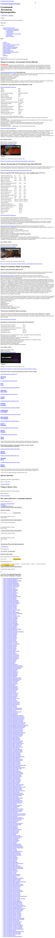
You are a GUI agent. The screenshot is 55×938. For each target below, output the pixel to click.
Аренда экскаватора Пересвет (10, 705)
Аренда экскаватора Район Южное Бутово (13, 747)
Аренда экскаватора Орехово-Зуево (11, 698)
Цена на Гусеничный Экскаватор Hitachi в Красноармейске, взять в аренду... (18, 161)
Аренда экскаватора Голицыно (10, 686)
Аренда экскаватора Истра (9, 662)
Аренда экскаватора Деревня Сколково (12, 914)
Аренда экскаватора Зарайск (9, 591)
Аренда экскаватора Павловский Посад (12, 629)
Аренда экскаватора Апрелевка (10, 681)
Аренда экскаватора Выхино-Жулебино (12, 855)
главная (5, 42)
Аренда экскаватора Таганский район (12, 777)
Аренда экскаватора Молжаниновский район (13, 794)
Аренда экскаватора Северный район (11, 766)
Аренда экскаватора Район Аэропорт (11, 782)
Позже (32, 563)
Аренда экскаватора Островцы (10, 625)
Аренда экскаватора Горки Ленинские (12, 677)
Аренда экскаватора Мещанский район (12, 774)
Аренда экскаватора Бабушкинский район (13, 751)
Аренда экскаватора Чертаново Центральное (13, 818)
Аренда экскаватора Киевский (10, 689)
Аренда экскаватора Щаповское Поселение (13, 733)
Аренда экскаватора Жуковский (10, 590)
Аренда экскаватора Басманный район (12, 771)
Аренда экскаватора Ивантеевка (10, 592)
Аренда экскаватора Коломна (10, 597)
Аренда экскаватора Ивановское (10, 827)
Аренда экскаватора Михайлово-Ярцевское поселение (15, 725)
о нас (4, 54)
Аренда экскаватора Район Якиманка (11, 781)
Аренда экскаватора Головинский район (12, 788)
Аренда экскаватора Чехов (9, 652)
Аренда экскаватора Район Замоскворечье (13, 772)
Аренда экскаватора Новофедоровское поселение (14, 726)
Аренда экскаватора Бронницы (10, 581)
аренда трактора (7, 49)
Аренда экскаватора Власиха (9, 710)
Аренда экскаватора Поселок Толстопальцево (13, 918)
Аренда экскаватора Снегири (10, 608)
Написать (11, 506)
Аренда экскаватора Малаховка (10, 623)
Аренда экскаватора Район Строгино (11, 880)
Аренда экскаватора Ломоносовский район (13, 740)
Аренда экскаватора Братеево (10, 804)
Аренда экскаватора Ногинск (10, 692)
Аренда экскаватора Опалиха (10, 605)
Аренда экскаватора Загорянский (11, 600)
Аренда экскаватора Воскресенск (11, 657)
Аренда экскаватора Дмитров (10, 659)
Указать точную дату (41, 563)
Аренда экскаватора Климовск (10, 595)
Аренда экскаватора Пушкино (10, 634)
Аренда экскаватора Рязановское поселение (13, 730)
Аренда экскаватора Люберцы (10, 619)
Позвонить (4, 505)
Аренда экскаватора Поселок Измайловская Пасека (15, 896)
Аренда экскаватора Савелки (10, 872)
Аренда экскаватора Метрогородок (11, 830)
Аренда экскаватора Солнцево (10, 850)
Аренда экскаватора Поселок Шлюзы (11, 923)
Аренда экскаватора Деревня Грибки (11, 892)
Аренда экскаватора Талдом (9, 647)
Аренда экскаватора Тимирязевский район (13, 798)
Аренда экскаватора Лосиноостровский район (13, 756)
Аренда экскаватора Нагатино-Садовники (13, 810)
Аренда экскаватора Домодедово (10, 586)
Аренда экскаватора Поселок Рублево (12, 912)
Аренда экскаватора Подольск (10, 630)
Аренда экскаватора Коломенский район (12, 665)
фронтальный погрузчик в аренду (11, 52)
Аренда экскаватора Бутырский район (12, 754)
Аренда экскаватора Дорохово (10, 641)
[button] (4, 144)
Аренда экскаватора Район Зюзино (11, 737)
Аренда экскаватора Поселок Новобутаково (13, 909)
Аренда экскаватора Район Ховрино (11, 799)
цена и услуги (6, 43)
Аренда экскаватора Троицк (9, 691)
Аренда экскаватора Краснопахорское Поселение (14, 722)
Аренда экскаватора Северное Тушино (12, 879)
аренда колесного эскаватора (9, 48)
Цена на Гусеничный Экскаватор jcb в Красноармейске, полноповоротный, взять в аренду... (22, 263)
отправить (7, 565)
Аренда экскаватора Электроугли (11, 693)
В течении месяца (25, 563)
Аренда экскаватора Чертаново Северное (12, 817)
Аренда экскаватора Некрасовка (10, 862)
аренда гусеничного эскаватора (10, 47)
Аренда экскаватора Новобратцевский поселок (14, 908)
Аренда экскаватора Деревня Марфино (12, 901)
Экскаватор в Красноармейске (7, 503)
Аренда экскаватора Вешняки (10, 822)
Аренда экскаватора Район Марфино (11, 757)
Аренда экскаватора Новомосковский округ (13, 885)
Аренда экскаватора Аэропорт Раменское (12, 927)
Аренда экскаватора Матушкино (10, 870)
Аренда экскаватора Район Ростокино (12, 762)
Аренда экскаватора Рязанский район (11, 865)
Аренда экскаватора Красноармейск (11, 602)
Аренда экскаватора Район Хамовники (12, 779)
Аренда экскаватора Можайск (10, 626)
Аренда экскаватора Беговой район (11, 783)
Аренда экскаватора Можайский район (12, 844)
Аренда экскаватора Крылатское (10, 841)
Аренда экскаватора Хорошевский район (12, 800)
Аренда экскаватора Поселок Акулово (12, 886)
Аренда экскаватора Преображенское (11, 835)
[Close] (11, 507)
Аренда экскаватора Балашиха (10, 579)
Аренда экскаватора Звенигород (10, 696)
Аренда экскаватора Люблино (10, 859)
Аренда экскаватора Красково (10, 622)
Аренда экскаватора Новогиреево (11, 831)
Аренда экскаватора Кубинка (10, 697)
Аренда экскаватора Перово (9, 834)
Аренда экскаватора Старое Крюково (11, 874)
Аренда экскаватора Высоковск (10, 664)
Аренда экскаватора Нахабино (10, 606)
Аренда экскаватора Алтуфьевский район (12, 750)
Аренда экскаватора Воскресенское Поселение (14, 717)
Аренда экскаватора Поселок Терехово (12, 916)
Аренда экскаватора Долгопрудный (11, 585)
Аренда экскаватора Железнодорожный (12, 580)
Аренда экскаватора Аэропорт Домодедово (13, 925)
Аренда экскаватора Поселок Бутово (11, 889)
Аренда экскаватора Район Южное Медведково (14, 767)
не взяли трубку (11, 551)
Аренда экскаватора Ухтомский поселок (12, 921)
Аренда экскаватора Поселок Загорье (11, 893)
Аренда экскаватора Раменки (10, 848)
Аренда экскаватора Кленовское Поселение (13, 720)
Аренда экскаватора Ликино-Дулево (11, 702)
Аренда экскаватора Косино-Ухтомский (12, 829)
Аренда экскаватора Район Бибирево (11, 753)
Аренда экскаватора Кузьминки (10, 857)
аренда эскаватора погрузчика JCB (11, 44)
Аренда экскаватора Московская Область (12, 578)
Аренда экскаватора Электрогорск (11, 654)
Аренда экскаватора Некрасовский (11, 612)
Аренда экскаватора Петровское (10, 671)
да (1, 551)
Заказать (11, 15)
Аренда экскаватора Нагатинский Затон (12, 811)
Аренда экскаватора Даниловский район (12, 805)
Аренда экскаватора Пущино (10, 636)
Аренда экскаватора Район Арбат (11, 770)
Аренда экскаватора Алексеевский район (12, 749)
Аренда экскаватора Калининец (10, 683)
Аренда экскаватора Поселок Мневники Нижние (14, 906)
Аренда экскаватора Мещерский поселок (12, 903)
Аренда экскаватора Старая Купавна (11, 615)
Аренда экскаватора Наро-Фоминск (11, 680)
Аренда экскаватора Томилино (10, 620)
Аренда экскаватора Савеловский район (12, 795)
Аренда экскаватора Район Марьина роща (12, 759)
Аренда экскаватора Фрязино (10, 648)
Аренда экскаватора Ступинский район (12, 709)
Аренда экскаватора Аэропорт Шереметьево (13, 929)
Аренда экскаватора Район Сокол (11, 796)
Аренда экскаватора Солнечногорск (11, 643)
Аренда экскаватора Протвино (10, 632)
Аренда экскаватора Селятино (10, 682)
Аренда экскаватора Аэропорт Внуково (12, 924)
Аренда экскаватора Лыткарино (10, 618)
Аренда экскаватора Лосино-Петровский (12, 613)
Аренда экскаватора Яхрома (9, 660)
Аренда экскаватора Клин (9, 663)
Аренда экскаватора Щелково (10, 653)
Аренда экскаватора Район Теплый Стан (12, 744)
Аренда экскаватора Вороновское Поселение (13, 716)
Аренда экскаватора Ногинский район (12, 933)
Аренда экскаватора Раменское (10, 637)
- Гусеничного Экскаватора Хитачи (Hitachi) (12, 31)
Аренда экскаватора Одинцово (10, 694)
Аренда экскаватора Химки (9, 649)
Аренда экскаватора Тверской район (11, 778)
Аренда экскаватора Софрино (10, 635)
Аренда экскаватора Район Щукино (11, 882)
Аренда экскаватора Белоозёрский (11, 658)
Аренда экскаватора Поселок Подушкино (12, 910)
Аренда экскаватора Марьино (10, 861)
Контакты (5, 55)
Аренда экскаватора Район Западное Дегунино (14, 790)
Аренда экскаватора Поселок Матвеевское (13, 902)
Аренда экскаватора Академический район (13, 734)
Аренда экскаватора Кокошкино (10, 687)
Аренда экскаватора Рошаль (9, 640)
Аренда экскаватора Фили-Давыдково (12, 853)
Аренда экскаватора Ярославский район (12, 768)
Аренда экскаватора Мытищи (10, 628)
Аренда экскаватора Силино (9, 873)
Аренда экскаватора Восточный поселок (12, 890)
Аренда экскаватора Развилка (10, 670)
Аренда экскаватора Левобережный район (13, 793)
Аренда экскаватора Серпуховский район (12, 708)
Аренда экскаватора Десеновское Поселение (13, 719)
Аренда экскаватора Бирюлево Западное (12, 802)
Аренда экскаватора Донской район (11, 806)
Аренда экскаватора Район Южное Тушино (13, 884)
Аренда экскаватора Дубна (9, 588)
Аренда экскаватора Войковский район (12, 785)
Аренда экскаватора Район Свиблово (11, 764)
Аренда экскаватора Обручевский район (12, 742)
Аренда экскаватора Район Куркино (11, 875)
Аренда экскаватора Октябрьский (11, 624)
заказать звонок (17, 512)
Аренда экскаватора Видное (9, 930)
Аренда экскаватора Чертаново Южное (12, 819)
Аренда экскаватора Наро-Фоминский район (13, 931)
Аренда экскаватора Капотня (10, 856)
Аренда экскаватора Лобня (9, 611)
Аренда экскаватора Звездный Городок (12, 711)
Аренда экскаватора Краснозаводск (11, 704)
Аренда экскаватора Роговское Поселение (13, 728)
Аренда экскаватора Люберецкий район (12, 679)
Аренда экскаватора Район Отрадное (11, 761)
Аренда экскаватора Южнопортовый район (13, 868)
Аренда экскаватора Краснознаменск (11, 609)
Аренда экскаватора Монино (9, 614)
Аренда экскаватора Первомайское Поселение (13, 727)
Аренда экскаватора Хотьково (10, 706)
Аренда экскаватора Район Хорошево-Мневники (14, 881)
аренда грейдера (7, 53)
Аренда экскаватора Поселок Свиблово (12, 913)
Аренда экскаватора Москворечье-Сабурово (13, 808)
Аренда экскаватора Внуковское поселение (13, 715)
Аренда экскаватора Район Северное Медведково (14, 765)
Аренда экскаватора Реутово (9, 639)
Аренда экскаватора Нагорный (10, 812)
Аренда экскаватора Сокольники (10, 839)
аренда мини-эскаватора (8, 45)
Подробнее (7, 484)
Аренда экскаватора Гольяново (10, 825)
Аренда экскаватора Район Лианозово (12, 755)
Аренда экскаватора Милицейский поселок (13, 904)
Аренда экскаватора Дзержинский (11, 584)
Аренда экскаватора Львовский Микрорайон (13, 631)
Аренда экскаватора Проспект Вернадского (13, 847)
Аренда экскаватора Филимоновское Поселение (14, 732)
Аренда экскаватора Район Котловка (11, 739)
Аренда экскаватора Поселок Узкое (11, 920)
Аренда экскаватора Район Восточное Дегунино (14, 787)
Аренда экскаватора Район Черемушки (12, 745)
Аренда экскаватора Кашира (9, 594)
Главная (2, 59)
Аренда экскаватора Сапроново (10, 669)
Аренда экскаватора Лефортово (10, 858)
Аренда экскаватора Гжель (9, 935)
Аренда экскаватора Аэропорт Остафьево (12, 926)
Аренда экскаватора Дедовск (9, 607)
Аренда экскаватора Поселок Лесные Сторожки (14, 898)
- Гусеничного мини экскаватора (10, 36)
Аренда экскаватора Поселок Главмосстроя (13, 891)
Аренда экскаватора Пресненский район (12, 776)
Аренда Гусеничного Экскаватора (11, 29)
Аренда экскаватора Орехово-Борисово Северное (14, 813)
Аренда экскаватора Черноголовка (11, 651)
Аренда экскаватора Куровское (10, 700)
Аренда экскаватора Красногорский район (13, 666)
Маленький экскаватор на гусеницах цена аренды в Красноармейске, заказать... (19, 368)
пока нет (5, 551)
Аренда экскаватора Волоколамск (11, 583)
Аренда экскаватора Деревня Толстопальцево (13, 919)
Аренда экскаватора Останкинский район (12, 760)
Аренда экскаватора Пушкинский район (12, 936)
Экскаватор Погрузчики (8, 27)
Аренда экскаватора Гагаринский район (12, 736)
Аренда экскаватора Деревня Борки (11, 887)
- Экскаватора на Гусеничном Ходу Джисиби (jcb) (13, 33)
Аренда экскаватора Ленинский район (12, 668)
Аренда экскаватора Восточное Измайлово (13, 823)
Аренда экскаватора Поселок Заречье (11, 895)
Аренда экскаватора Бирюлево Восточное (12, 801)
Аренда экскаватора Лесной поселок (11, 897)
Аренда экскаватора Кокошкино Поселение (13, 721)
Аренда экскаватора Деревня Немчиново (12, 907)
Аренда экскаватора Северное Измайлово (12, 836)
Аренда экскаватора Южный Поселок (12, 596)
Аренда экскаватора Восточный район (12, 824)
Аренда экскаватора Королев (9, 598)
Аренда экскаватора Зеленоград (10, 713)
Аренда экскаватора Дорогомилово (11, 840)
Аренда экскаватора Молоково (10, 674)
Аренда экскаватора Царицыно (10, 816)
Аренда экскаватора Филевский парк (11, 852)
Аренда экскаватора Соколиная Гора (11, 838)
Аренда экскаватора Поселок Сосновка (12, 915)
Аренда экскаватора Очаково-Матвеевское (13, 846)
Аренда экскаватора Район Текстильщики (12, 867)
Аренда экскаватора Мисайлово (10, 672)
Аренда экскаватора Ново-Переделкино (12, 845)
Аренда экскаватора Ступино (10, 645)
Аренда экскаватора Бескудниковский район (13, 784)
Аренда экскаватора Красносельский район (13, 773)
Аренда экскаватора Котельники (10, 601)
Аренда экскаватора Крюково (10, 869)
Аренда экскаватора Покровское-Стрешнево (13, 878)
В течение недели (15, 563)
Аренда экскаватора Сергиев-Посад (11, 703)
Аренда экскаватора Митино (9, 876)
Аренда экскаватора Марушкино (10, 688)
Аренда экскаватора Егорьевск (10, 589)
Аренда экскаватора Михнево (10, 646)
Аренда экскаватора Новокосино (10, 833)
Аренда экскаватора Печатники (10, 864)
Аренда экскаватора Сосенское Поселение (13, 731)
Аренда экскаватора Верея (9, 685)
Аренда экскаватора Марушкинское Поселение (14, 723)
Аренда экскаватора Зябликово (10, 807)
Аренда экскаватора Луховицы (10, 617)
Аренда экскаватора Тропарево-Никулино (13, 851)
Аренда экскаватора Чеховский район (12, 932)
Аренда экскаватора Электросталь (11, 656)
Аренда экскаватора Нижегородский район (13, 863)
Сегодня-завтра (5, 563)
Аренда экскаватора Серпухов (10, 642)
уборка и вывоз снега (8, 50)
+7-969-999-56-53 (4, 15)
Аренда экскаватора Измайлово (10, 828)
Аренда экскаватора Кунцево (10, 842)
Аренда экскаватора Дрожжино (10, 675)
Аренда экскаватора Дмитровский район (12, 789)
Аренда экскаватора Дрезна (9, 699)
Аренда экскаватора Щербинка (10, 714)
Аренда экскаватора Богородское (10, 821)
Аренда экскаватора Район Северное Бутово (13, 743)
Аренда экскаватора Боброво (9, 676)
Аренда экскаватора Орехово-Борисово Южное (14, 814)
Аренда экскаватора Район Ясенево (11, 748)
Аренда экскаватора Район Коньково (11, 738)
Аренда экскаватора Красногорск (11, 603)
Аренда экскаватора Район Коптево (11, 791)
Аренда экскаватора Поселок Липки (11, 899)
